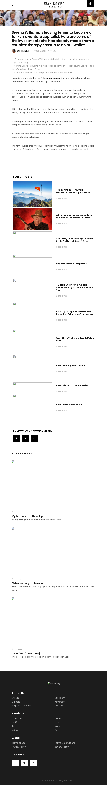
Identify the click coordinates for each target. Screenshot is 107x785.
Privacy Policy (19, 746)
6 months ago (61, 198)
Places (58, 718)
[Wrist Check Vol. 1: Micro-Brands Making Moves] (32, 342)
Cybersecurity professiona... (29, 583)
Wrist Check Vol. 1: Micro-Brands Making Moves (75, 339)
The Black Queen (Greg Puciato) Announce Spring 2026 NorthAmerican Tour (74, 287)
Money (58, 726)
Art (13, 726)
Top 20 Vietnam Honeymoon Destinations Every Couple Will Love (73, 191)
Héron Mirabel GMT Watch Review (72, 385)
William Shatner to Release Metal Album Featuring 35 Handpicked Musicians (75, 216)
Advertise (60, 701)
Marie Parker (23, 51)
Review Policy (62, 746)
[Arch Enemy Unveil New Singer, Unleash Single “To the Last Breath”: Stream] (32, 242)
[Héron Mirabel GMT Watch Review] (32, 387)
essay (25, 90)
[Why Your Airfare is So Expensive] (32, 266)
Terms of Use (18, 742)
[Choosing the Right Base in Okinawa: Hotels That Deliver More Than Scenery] (32, 315)
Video (15, 730)
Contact (59, 705)
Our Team (60, 697)
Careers (16, 701)
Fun (56, 730)
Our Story (16, 697)
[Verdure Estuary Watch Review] (32, 368)
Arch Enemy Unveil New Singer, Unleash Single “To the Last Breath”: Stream (74, 240)
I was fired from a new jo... (27, 653)
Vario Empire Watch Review (69, 404)
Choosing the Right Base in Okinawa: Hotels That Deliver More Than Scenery (74, 313)
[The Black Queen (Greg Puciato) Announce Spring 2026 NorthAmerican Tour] (32, 290)
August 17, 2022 (40, 51)
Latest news (18, 718)
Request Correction (22, 705)
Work (57, 722)
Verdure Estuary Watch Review (70, 365)
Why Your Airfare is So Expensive (71, 263)
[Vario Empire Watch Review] (32, 407)
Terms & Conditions (65, 742)
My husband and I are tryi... (28, 516)
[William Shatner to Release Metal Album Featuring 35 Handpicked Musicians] (32, 219)
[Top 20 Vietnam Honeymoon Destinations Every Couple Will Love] (32, 194)
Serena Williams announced (46, 78)
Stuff (14, 722)
